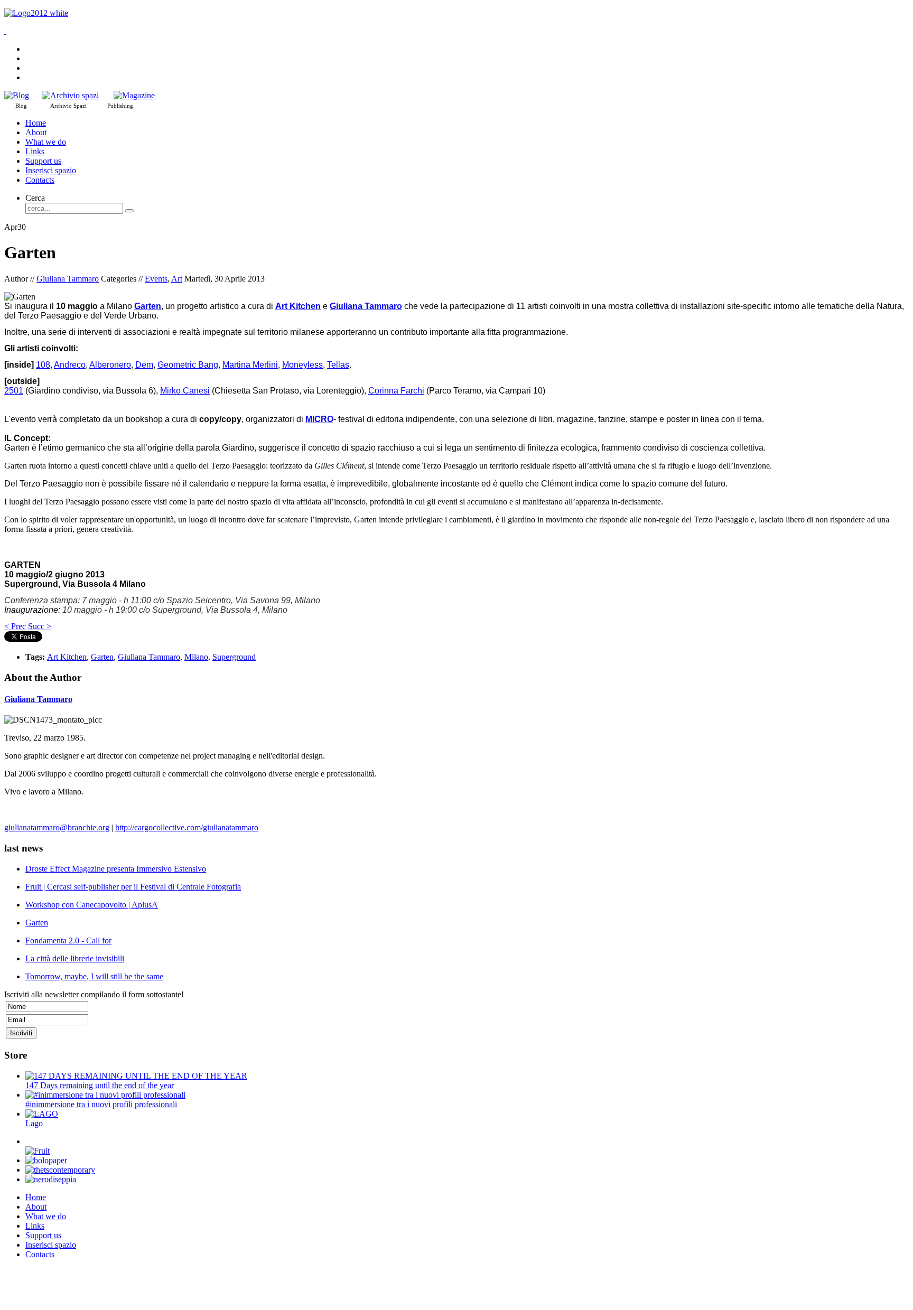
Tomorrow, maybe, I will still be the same (94, 976)
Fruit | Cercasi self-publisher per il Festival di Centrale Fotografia (133, 886)
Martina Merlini (250, 364)
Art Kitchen (67, 656)
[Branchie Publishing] (134, 95)
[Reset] (129, 210)
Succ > (39, 626)
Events (156, 278)
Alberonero (110, 364)
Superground (234, 656)
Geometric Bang (187, 364)
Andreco (70, 364)
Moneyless (302, 364)
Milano (196, 656)
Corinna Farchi (396, 390)
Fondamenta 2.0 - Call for (68, 940)
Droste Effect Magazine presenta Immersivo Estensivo (115, 868)
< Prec (15, 626)
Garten (102, 656)
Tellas (338, 364)
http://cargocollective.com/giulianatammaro (186, 827)
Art (176, 278)
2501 (13, 390)
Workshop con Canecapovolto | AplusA (91, 904)
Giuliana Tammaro (67, 278)
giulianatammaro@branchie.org (56, 827)
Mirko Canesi (185, 390)
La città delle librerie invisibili (74, 958)
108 (43, 364)
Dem (144, 364)
